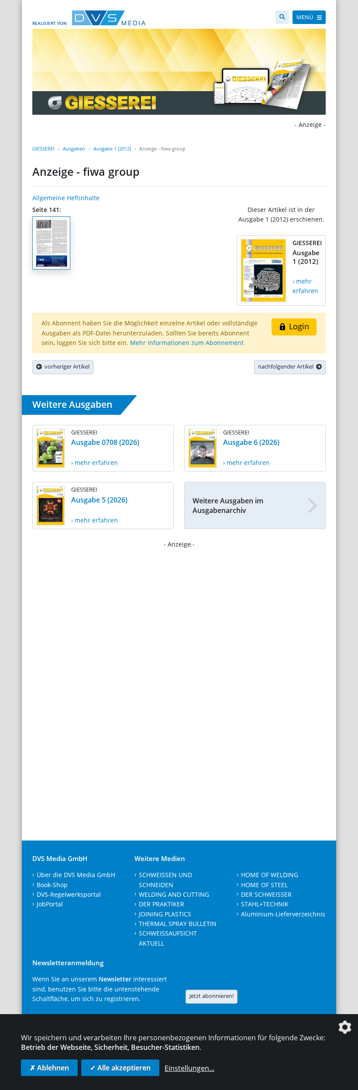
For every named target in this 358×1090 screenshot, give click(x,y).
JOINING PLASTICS (165, 914)
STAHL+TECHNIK (265, 904)
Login (298, 326)
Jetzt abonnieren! (211, 996)
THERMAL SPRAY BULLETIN (178, 923)
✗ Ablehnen (49, 1068)
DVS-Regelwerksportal (69, 894)
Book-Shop (52, 885)
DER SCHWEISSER (266, 894)
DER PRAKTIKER (161, 904)
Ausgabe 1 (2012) (112, 148)
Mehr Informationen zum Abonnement (187, 342)
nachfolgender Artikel (287, 366)
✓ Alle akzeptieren (120, 1068)
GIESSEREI (43, 148)
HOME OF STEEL (264, 885)
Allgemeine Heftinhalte (66, 198)
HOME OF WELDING (269, 875)
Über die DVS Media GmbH (76, 875)
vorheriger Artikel (66, 366)
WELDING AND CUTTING (174, 894)
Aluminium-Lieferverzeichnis (283, 914)
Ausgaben (74, 148)
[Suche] (282, 17)
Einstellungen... (189, 1068)
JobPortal (50, 904)
